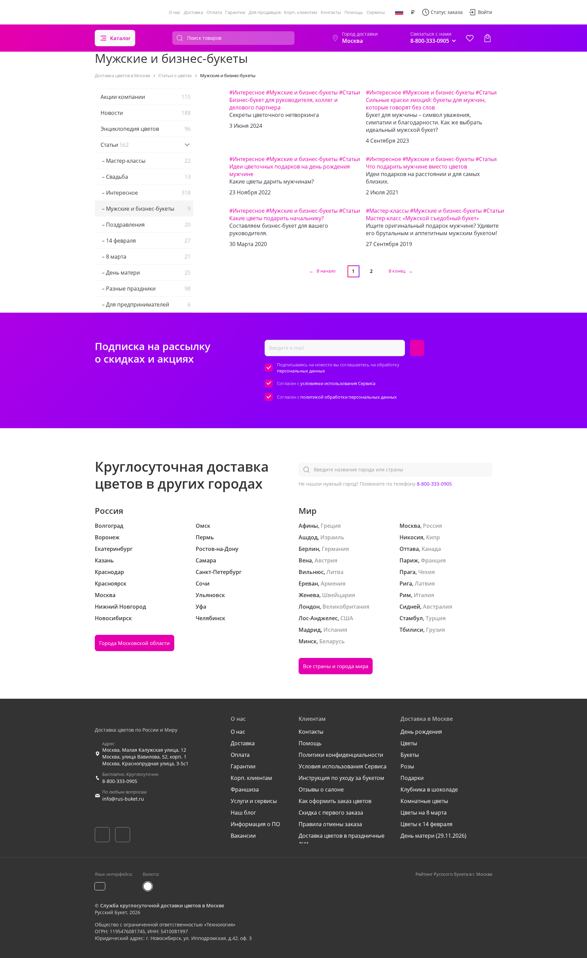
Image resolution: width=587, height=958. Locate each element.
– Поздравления (146, 224)
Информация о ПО (255, 824)
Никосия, (412, 537)
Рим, (405, 595)
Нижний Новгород (120, 606)
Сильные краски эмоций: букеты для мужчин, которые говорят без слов (426, 103)
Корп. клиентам (300, 12)
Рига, (406, 583)
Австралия (437, 606)
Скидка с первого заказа (331, 812)
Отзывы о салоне (321, 789)
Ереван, (309, 583)
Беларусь (332, 641)
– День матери (146, 272)
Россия (432, 525)
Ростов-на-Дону (217, 549)
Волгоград (109, 525)
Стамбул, (411, 618)
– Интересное (146, 192)
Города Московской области (134, 643)
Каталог (120, 38)
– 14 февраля (146, 240)
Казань (104, 560)
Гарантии (235, 12)
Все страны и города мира (335, 666)
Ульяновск (210, 595)
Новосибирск (113, 618)
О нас (174, 12)
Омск (203, 525)
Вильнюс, (312, 572)
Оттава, (409, 549)
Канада (431, 549)
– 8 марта (146, 256)
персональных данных (301, 371)
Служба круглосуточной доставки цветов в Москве (162, 905)
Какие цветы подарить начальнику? (276, 218)
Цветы (409, 743)
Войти (485, 12)
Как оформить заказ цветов (335, 801)
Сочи (203, 583)
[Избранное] (470, 38)
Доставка (193, 12)
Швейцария (338, 595)
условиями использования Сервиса (337, 383)
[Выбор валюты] (413, 12)
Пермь (205, 537)
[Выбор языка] (399, 12)
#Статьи (349, 92)
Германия (335, 549)
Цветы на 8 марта (424, 812)
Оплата (214, 12)
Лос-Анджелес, (319, 618)
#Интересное (247, 92)
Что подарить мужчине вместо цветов (416, 166)
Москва (105, 595)
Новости (146, 113)
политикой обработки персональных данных (348, 397)
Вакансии (243, 835)
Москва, (410, 525)
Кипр (433, 537)
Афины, (309, 525)
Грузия (435, 629)
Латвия (425, 583)
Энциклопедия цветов (146, 129)
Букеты (410, 755)
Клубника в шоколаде (429, 789)
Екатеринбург (113, 549)
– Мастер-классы (146, 160)
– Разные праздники (146, 288)
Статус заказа (447, 12)
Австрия (326, 560)
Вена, (306, 560)
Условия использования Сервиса (343, 766)
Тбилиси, (412, 629)
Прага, (408, 572)
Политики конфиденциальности (341, 755)
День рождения (421, 731)
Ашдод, (309, 537)
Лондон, (310, 606)
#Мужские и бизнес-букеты (302, 92)
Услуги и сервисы (254, 801)
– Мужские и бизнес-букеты (146, 208)
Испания (335, 629)
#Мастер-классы (387, 210)
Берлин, (309, 549)
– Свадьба (146, 176)
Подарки (412, 778)
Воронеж (107, 537)
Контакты (331, 12)
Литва (334, 572)
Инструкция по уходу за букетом (341, 778)
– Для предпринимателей (146, 304)
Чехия (426, 572)
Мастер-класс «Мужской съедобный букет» (422, 218)
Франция (433, 560)
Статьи (115, 145)
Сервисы (376, 12)
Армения (333, 583)
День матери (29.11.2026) (433, 835)
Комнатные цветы (424, 801)
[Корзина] (487, 38)
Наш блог (243, 812)
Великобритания (345, 606)
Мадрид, (310, 629)
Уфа (201, 606)
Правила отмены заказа (330, 824)
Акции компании (146, 97)
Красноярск (110, 583)
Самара (206, 560)
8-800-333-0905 (434, 484)
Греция (331, 525)
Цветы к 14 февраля (426, 824)
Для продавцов (265, 12)
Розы (407, 766)
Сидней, (410, 606)
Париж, (409, 560)
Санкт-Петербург (219, 572)
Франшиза (245, 789)
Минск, (308, 641)
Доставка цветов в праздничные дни (342, 839)
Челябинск (210, 618)
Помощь (353, 12)
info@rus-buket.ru (123, 799)
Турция (436, 618)
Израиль (332, 537)
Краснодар (109, 572)
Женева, (310, 595)
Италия (424, 595)
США (346, 618)
